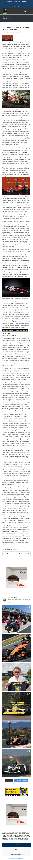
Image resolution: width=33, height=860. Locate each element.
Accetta (16, 845)
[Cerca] (24, 11)
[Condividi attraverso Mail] (28, 554)
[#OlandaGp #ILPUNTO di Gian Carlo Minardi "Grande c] (16, 648)
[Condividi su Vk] (22, 554)
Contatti (22, 3)
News (12, 32)
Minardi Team (17, 1)
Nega (16, 849)
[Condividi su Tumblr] (19, 554)
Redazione (18, 32)
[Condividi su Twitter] (7, 554)
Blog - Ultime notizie (8, 17)
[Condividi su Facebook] (4, 554)
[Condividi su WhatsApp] (10, 554)
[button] (30, 828)
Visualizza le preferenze (16, 854)
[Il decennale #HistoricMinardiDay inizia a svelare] (16, 619)
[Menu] (28, 11)
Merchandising (11, 3)
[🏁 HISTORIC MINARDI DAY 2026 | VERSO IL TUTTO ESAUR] (16, 706)
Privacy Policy (19, 858)
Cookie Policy (12, 858)
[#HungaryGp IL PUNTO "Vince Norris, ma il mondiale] (16, 734)
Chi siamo (9, 1)
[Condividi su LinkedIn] (16, 554)
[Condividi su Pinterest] (13, 554)
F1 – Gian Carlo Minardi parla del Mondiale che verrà (15, 28)
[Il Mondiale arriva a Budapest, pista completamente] (16, 763)
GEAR (23, 1)
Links (17, 3)
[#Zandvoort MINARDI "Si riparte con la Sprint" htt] (16, 677)
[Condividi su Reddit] (25, 554)
